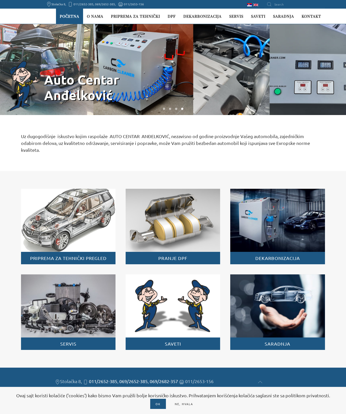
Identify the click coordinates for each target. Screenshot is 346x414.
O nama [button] (95, 16)
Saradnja (283, 16)
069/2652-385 (133, 381)
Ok (158, 404)
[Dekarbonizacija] (277, 226)
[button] (260, 382)
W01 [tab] (164, 109)
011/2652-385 (103, 381)
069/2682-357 (164, 381)
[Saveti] (173, 312)
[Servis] (68, 312)
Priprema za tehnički (135, 16)
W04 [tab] (182, 109)
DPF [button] (172, 16)
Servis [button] (236, 16)
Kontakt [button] (311, 16)
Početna (69, 16)
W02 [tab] (170, 109)
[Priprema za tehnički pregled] (68, 226)
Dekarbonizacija (202, 16)
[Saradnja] (277, 312)
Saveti (258, 16)
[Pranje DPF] (173, 226)
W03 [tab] (176, 109)
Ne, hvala (184, 404)
